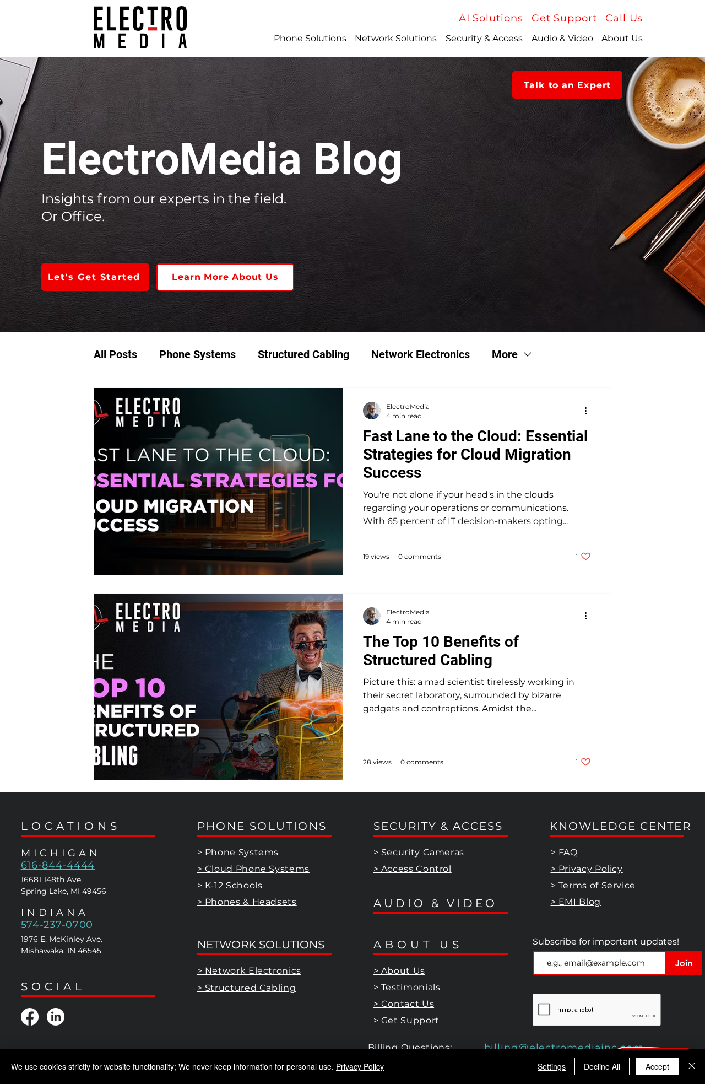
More (505, 354)
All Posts (115, 354)
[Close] (691, 1066)
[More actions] (589, 410)
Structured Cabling (303, 354)
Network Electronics (420, 354)
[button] (624, 18)
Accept (657, 1066)
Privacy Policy (360, 1066)
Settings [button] (552, 1066)
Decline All (602, 1066)
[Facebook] (30, 1017)
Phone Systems (197, 354)
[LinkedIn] (55, 1017)
